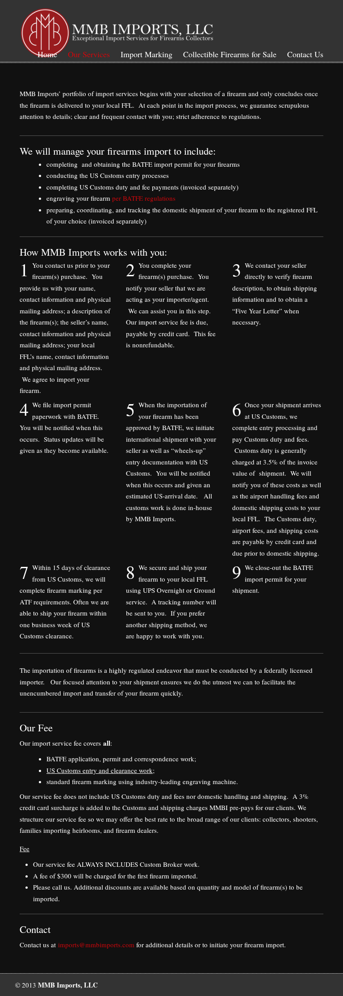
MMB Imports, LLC (118, 31)
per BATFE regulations (144, 198)
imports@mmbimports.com (96, 944)
